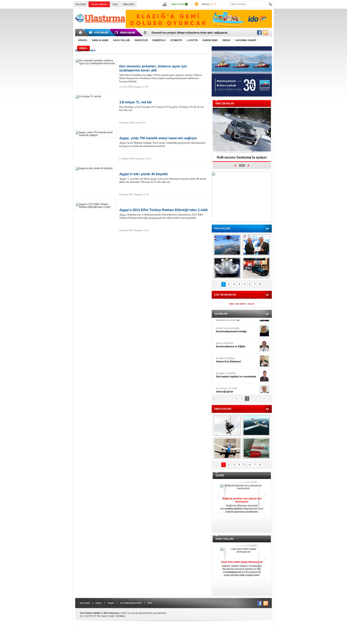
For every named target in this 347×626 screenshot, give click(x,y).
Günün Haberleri (99, 4)
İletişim (111, 603)
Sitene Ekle (128, 4)
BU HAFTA (241, 304)
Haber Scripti (107, 616)
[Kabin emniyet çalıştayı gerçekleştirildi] (256, 245)
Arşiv (115, 4)
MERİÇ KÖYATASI (226, 370)
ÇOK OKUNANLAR (225, 294)
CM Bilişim (120, 616)
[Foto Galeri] (99, 32)
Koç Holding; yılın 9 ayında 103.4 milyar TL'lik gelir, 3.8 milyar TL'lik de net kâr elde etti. (161, 106)
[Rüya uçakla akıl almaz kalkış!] (227, 448)
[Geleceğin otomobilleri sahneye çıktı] (227, 267)
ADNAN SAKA (228, 355)
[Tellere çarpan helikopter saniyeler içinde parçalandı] (227, 425)
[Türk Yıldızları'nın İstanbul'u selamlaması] (227, 245)
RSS (149, 603)
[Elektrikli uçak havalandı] (256, 425)
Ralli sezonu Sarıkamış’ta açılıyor (242, 157)
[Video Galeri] (125, 32)
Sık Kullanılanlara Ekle (131, 603)
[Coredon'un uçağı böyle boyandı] (256, 448)
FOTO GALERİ (222, 228)
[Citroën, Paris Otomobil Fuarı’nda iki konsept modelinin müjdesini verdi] (256, 267)
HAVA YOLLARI (224, 539)
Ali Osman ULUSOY (227, 325)
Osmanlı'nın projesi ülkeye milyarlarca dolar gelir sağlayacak (189, 32)
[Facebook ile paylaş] (259, 32)
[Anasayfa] (80, 32)
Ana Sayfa (81, 4)
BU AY (251, 304)
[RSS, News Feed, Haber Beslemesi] (265, 32)
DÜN (231, 304)
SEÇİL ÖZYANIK (225, 340)
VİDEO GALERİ (222, 409)
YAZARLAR (220, 313)
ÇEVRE (220, 475)
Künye (99, 603)
